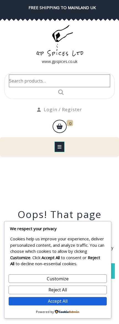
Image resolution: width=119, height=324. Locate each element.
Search (59, 92)
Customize (58, 279)
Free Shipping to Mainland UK (62, 7)
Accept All (58, 301)
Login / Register (63, 109)
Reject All (57, 290)
